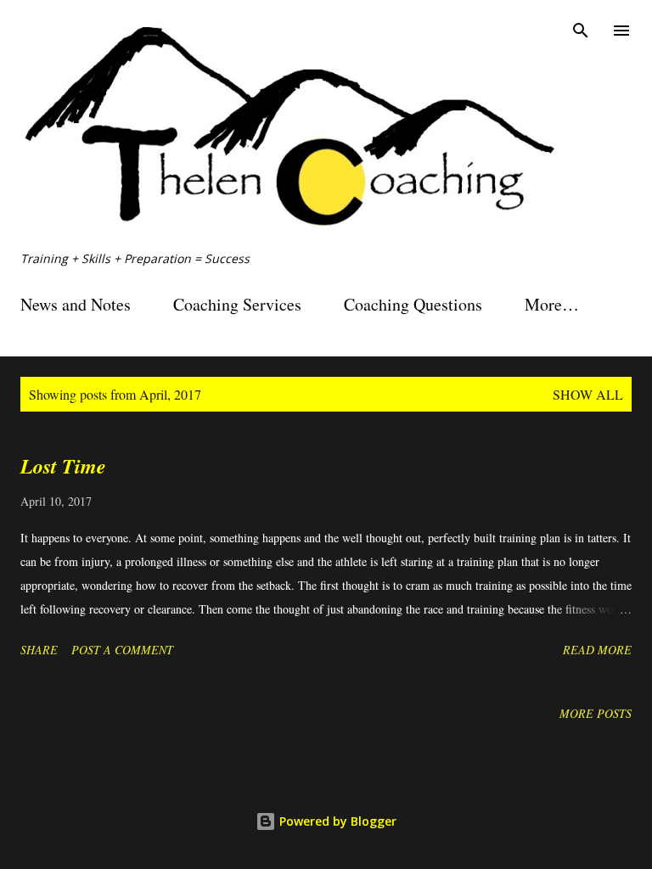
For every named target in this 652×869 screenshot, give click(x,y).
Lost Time (63, 465)
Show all (588, 394)
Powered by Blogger (336, 821)
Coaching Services (237, 304)
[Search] (580, 30)
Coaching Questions (413, 304)
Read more (597, 650)
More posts (595, 713)
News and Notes (75, 304)
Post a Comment (122, 650)
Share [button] (39, 650)
